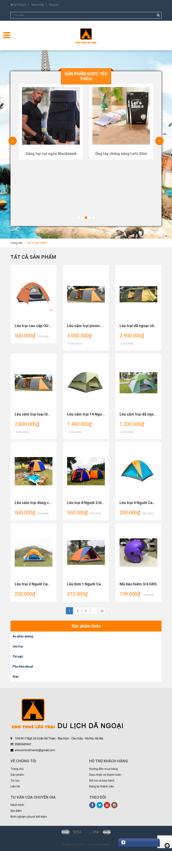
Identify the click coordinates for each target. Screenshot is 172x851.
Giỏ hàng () (19, 4)
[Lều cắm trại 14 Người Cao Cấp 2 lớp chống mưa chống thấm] (86, 383)
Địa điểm (16, 810)
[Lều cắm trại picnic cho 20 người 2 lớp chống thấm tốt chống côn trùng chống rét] (86, 294)
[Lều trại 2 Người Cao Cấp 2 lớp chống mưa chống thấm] (33, 552)
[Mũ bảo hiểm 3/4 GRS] (138, 552)
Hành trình (17, 805)
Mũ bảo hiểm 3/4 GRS (138, 584)
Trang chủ (17, 768)
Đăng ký (54, 4)
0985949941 (23, 744)
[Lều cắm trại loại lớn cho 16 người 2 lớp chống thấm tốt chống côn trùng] (33, 383)
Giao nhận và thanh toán (105, 774)
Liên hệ (15, 786)
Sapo (106, 844)
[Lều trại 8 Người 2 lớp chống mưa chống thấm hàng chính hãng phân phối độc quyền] (86, 471)
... (94, 610)
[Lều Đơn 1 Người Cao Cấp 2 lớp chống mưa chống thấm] (86, 552)
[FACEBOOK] (92, 805)
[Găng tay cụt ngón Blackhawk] (51, 116)
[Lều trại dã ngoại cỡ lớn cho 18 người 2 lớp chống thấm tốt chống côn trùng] (138, 294)
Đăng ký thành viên (101, 786)
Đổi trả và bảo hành (102, 780)
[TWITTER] (99, 805)
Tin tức (15, 780)
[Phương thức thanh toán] (86, 832)
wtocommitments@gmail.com (35, 750)
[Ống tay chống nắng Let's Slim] (121, 116)
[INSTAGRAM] (114, 805)
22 (102, 610)
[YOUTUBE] (107, 805)
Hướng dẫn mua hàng (103, 768)
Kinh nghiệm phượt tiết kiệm (28, 816)
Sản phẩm (17, 774)
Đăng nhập (37, 4)
